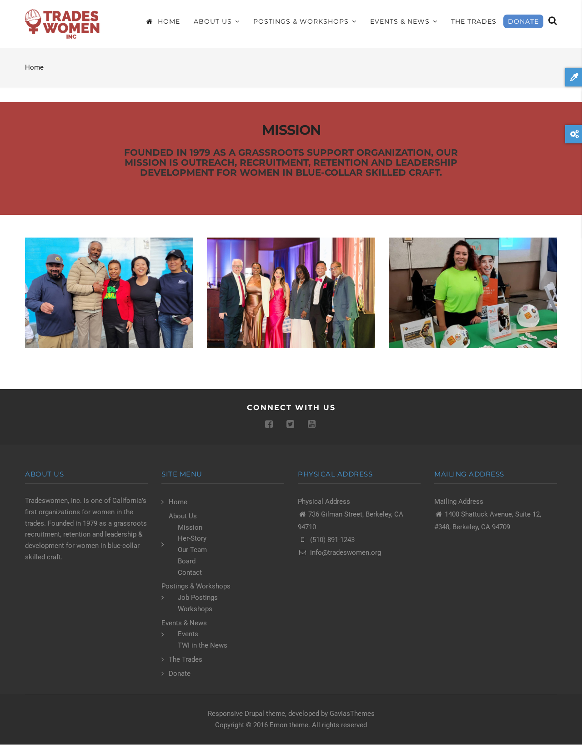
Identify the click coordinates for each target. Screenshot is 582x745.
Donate (523, 21)
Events (188, 634)
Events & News (401, 21)
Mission (190, 527)
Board (187, 561)
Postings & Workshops (302, 21)
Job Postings (198, 597)
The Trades (474, 21)
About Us (214, 21)
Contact (190, 572)
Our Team (192, 550)
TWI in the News (202, 645)
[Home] (63, 24)
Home (168, 21)
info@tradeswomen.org (345, 552)
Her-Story (192, 538)
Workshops (195, 609)
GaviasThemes (352, 714)
